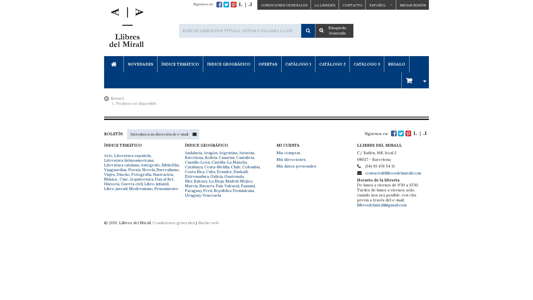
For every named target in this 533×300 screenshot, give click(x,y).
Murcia (191, 185)
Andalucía (193, 152)
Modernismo (141, 188)
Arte (108, 155)
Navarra (206, 185)
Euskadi (240, 171)
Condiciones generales (174, 222)
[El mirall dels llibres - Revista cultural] (245, 5)
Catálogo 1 (298, 64)
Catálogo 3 (367, 64)
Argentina (228, 152)
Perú (207, 190)
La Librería (325, 5)
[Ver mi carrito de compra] (415, 80)
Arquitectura (141, 179)
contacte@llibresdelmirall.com (393, 173)
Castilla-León (197, 162)
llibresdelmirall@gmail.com (382, 205)
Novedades (140, 64)
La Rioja (216, 181)
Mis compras (288, 152)
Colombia (251, 166)
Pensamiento (166, 188)
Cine (124, 179)
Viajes (109, 174)
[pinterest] (234, 5)
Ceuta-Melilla (216, 166)
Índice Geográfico (228, 64)
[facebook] (219, 5)
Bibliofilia (170, 165)
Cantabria (245, 157)
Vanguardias (115, 169)
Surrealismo (168, 169)
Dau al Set (164, 179)
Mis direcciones (291, 159)
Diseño (123, 174)
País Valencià (227, 185)
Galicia (216, 176)
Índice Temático (180, 64)
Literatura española (132, 155)
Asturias (246, 152)
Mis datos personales (296, 166)
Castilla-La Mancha (229, 162)
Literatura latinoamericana (129, 160)
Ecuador (224, 171)
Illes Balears (196, 181)
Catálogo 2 (332, 64)
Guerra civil (132, 183)
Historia (111, 183)
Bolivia (211, 157)
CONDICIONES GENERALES (284, 5)
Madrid (231, 181)
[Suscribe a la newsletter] (195, 134)
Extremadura (197, 176)
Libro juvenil (115, 188)
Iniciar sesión (413, 5)
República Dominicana (234, 190)
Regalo (396, 64)
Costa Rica (194, 171)
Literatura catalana (121, 165)
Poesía (134, 169)
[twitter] (226, 5)
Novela (148, 169)
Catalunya (194, 166)
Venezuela (211, 195)
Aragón (210, 152)
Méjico (246, 181)
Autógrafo (150, 165)
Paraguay (193, 190)
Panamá (248, 185)
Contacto (352, 5)
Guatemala (234, 176)
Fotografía (141, 174)
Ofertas (267, 64)
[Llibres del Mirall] (126, 28)
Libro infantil (156, 183)
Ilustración (163, 174)
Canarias (227, 157)
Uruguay (193, 195)
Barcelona (194, 157)
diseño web (208, 222)
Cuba (210, 171)
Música (111, 179)
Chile (236, 166)
